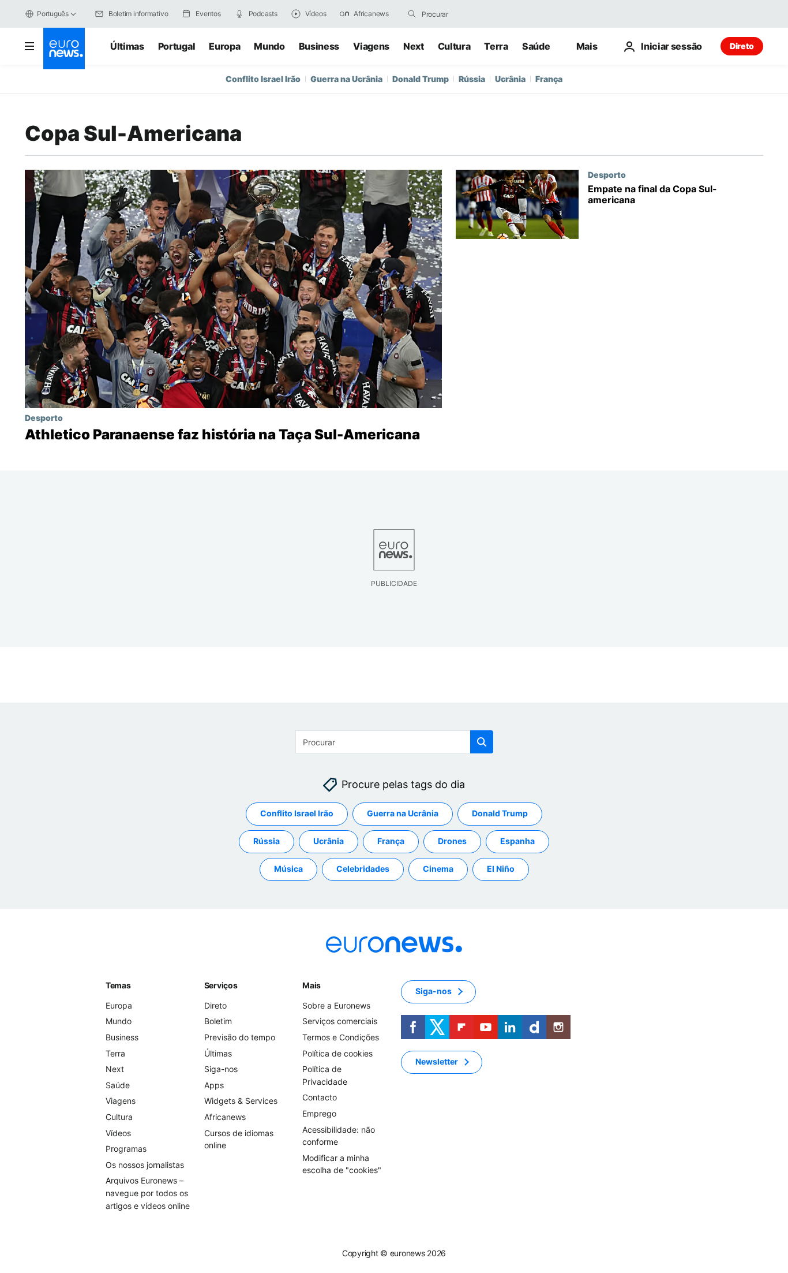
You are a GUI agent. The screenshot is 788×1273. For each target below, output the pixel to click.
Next (413, 46)
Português (53, 13)
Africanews (225, 1117)
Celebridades (362, 869)
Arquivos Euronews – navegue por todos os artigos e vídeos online (148, 1193)
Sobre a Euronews (336, 1005)
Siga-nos (221, 1069)
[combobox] (470, 14)
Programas (126, 1149)
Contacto (319, 1098)
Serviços (221, 985)
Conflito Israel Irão (263, 79)
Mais (311, 985)
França (548, 79)
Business (319, 46)
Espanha (517, 841)
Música (288, 869)
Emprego (319, 1113)
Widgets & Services (240, 1101)
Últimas (127, 46)
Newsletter (436, 1062)
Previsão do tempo (239, 1037)
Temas (118, 985)
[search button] (412, 14)
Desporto (44, 417)
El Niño (501, 869)
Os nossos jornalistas (145, 1165)
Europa (224, 46)
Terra (496, 46)
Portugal (176, 46)
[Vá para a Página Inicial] (64, 48)
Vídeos (118, 1133)
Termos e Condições (340, 1037)
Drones (452, 841)
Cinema (438, 869)
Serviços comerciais (339, 1021)
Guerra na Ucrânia (346, 79)
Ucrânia (510, 79)
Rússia (472, 79)
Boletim (218, 1021)
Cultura (454, 46)
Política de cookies (337, 1053)
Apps (214, 1085)
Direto (742, 46)
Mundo (269, 46)
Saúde (536, 46)
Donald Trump (420, 79)
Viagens (371, 46)
